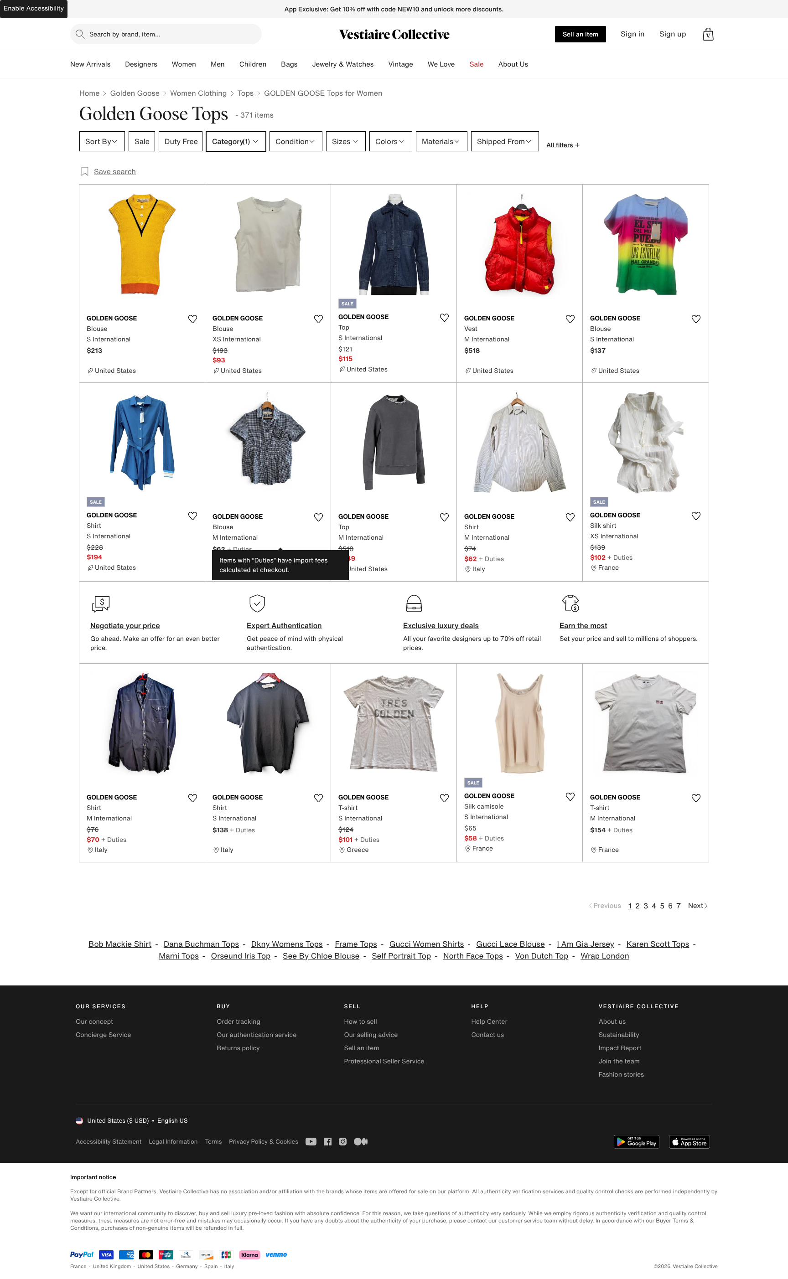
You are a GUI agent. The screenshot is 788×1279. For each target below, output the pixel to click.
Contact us (488, 1035)
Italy (229, 1266)
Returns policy (238, 1048)
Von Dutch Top (542, 956)
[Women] (203, 64)
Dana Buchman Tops (201, 944)
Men (218, 64)
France (78, 1266)
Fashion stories (621, 1074)
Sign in (633, 34)
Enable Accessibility (34, 8)
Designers (141, 64)
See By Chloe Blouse (321, 956)
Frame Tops (356, 944)
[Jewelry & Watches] (380, 64)
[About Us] (535, 64)
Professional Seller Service (384, 1061)
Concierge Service (103, 1035)
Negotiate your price (125, 625)
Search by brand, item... (125, 34)
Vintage (400, 64)
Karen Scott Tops (658, 944)
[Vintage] (420, 64)
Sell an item (580, 34)
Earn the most (583, 625)
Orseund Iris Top (241, 956)
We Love (441, 64)
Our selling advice (371, 1035)
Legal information (173, 1141)
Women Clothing (198, 93)
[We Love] (462, 64)
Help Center (490, 1021)
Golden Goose (135, 93)
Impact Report (620, 1048)
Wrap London (605, 956)
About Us (513, 64)
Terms (213, 1141)
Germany (187, 1266)
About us (612, 1021)
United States (154, 1266)
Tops (246, 93)
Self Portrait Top (401, 956)
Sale (477, 64)
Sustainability (619, 1035)
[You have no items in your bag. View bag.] (708, 34)
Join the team (619, 1061)
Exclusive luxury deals (441, 625)
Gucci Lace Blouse (510, 944)
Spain (211, 1266)
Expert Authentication (284, 625)
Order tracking (238, 1021)
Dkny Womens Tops (287, 944)
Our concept (94, 1021)
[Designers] (164, 64)
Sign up (672, 34)
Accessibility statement (108, 1141)
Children (253, 64)
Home (89, 93)
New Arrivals (90, 64)
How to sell (360, 1021)
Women (184, 64)
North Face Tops (473, 956)
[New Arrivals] (117, 64)
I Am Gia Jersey (585, 944)
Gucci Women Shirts (426, 944)
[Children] (273, 64)
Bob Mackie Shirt (119, 944)
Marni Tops (179, 956)
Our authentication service (256, 1035)
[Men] (232, 64)
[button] (708, 34)
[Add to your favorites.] (192, 319)
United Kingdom (112, 1266)
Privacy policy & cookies (263, 1141)
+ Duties (239, 549)
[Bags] (304, 64)
